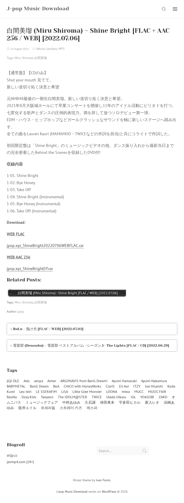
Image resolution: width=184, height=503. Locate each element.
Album (40, 49)
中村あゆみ (71, 402)
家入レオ (152, 402)
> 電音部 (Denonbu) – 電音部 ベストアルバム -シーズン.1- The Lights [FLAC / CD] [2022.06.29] (89, 345)
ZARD (163, 397)
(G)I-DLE (13, 381)
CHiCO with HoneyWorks (82, 386)
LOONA (111, 391)
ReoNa (12, 397)
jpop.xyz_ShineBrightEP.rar (30, 268)
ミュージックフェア (42, 402)
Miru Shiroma (24, 58)
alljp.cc (12, 455)
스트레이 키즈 (71, 407)
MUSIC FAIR (157, 391)
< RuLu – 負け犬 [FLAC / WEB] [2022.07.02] (46, 329)
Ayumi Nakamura (154, 381)
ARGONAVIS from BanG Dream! (83, 381)
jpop (21, 311)
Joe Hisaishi (154, 386)
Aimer (51, 381)
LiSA (64, 391)
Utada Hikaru (116, 397)
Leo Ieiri (25, 391)
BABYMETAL (16, 386)
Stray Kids (28, 397)
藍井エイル (27, 407)
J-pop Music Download (72, 492)
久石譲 (90, 402)
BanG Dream (39, 386)
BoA (56, 386)
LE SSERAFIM (46, 391)
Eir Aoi (124, 386)
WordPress (109, 492)
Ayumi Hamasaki (124, 381)
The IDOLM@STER (72, 397)
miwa (126, 391)
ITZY (136, 386)
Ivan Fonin (103, 480)
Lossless (51, 49)
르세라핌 (48, 407)
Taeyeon (47, 397)
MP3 (62, 49)
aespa (38, 381)
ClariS (110, 386)
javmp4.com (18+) (20, 461)
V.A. (133, 397)
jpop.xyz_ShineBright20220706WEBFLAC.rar (45, 245)
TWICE (97, 397)
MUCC (139, 391)
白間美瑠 (40, 58)
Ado (27, 381)
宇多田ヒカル (129, 402)
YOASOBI (147, 397)
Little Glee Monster (87, 391)
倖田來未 (107, 402)
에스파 (92, 407)
